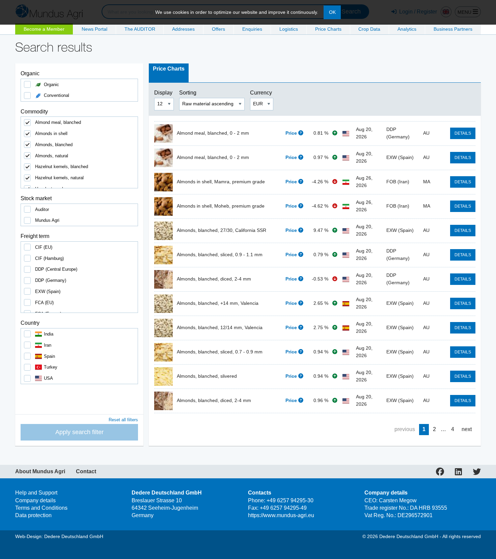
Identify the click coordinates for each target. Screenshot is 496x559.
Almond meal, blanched (58, 122)
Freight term (35, 236)
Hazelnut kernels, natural (59, 177)
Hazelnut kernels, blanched (61, 166)
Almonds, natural (51, 155)
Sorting (188, 93)
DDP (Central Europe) (56, 269)
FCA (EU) (44, 302)
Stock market (36, 198)
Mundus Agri (47, 220)
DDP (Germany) (50, 280)
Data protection (33, 515)
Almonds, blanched (54, 144)
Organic (30, 73)
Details (462, 133)
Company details (35, 500)
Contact (86, 471)
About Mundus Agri (40, 471)
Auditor (42, 209)
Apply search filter (79, 432)
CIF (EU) (43, 247)
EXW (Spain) (47, 291)
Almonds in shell (51, 133)
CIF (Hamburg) (49, 258)
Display (164, 93)
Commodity (34, 111)
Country (30, 323)
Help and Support (36, 493)
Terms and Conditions (41, 508)
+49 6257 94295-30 (290, 500)
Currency (261, 93)
